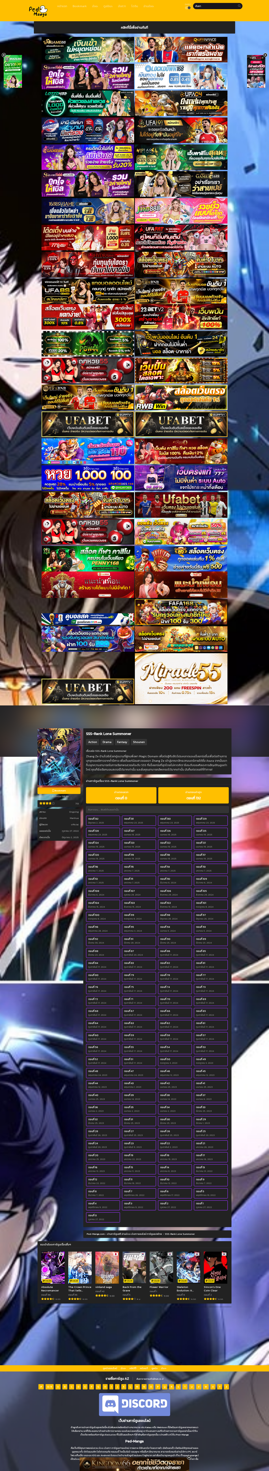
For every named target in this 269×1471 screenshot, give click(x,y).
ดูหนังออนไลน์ (110, 1368)
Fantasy (122, 742)
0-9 (49, 1387)
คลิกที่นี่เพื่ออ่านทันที (134, 27)
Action (92, 742)
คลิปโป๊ (133, 1368)
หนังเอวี (144, 1368)
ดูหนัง (155, 1368)
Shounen (139, 742)
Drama (107, 742)
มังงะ (123, 1368)
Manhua (74, 818)
